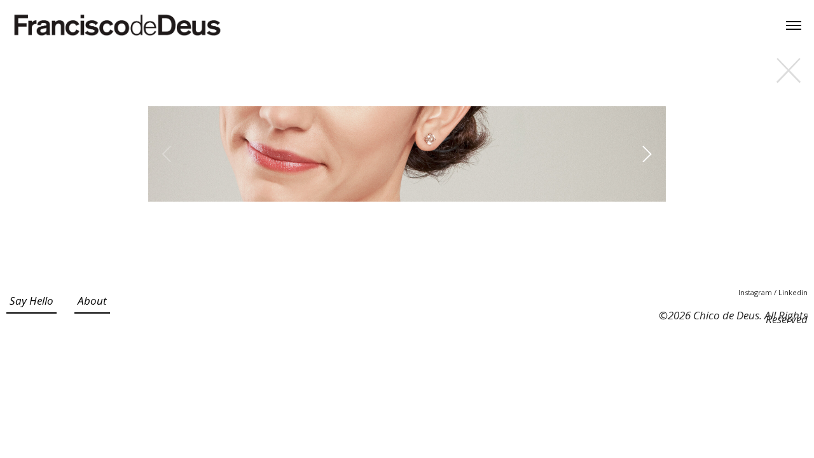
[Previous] (169, 154)
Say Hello (31, 300)
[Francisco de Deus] (117, 25)
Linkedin (793, 292)
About (92, 300)
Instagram (756, 292)
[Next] (645, 154)
